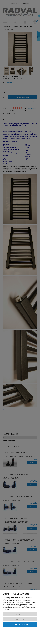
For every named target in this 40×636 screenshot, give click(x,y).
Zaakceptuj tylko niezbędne (20, 614)
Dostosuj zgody (20, 619)
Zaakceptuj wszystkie (20, 624)
